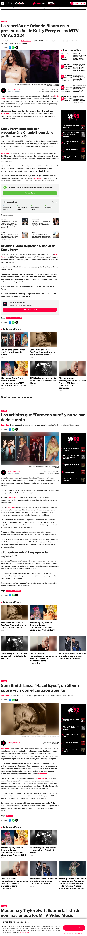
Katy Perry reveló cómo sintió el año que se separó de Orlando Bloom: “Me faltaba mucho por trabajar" (41, 224)
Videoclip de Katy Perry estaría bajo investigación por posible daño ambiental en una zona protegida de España (10, 237)
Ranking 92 (48, 208)
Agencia (9, 317)
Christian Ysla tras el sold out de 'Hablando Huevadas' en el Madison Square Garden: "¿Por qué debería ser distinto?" (79, 57)
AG (21, 317)
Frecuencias (74, 8)
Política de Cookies (24, 932)
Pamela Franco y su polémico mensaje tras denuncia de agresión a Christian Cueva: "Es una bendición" (79, 100)
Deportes (35, 8)
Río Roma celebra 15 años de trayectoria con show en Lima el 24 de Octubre (72, 656)
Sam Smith (41, 778)
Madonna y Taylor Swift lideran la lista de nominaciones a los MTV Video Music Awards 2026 (13, 382)
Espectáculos (13, 8)
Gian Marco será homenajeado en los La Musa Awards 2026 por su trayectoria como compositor (72, 383)
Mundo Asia (48, 8)
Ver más (54, 202)
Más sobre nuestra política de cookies (74, 933)
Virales (41, 8)
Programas (65, 8)
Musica (28, 8)
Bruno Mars (17, 590)
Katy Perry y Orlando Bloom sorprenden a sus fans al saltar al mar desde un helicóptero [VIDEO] (41, 236)
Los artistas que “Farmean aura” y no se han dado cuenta (13, 352)
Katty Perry (16, 317)
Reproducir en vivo (30, 310)
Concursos (57, 8)
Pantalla (21, 8)
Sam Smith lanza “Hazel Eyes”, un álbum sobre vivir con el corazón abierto (42, 352)
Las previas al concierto (7, 208)
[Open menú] (2, 3)
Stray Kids (5, 425)
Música (4, 21)
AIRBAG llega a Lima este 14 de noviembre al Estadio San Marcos (43, 380)
